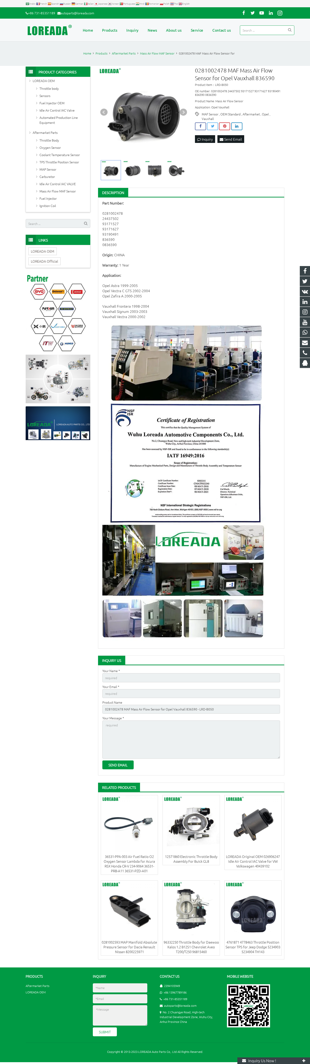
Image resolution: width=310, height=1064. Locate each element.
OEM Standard (230, 114)
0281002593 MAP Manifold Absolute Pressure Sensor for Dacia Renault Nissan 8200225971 (129, 947)
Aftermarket (251, 114)
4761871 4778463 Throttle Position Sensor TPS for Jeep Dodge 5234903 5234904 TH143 (253, 947)
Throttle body (49, 88)
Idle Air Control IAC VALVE (57, 184)
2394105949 (172, 986)
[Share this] (200, 126)
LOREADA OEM (44, 80)
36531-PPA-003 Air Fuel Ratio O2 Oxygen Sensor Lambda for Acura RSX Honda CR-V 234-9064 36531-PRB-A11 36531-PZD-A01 (129, 863)
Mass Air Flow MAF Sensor (57, 191)
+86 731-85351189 (41, 13)
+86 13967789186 (175, 992)
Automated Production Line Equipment (58, 120)
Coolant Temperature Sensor (59, 154)
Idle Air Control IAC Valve (57, 110)
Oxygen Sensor (50, 147)
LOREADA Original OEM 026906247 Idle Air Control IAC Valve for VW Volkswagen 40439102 (253, 861)
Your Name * (111, 670)
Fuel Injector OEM (51, 103)
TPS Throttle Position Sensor (59, 162)
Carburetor (47, 176)
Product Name (112, 702)
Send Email (232, 139)
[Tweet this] (212, 126)
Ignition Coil (47, 205)
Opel (265, 114)
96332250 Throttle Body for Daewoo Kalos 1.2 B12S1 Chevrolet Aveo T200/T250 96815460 (191, 947)
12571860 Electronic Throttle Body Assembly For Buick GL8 (191, 859)
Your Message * (113, 718)
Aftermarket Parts (45, 132)
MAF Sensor (210, 114)
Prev (104, 112)
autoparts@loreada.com (77, 13)
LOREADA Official (44, 261)
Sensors (44, 95)
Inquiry (207, 139)
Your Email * (110, 686)
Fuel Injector (48, 198)
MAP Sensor (47, 169)
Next (183, 112)
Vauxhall (208, 118)
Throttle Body (49, 140)
